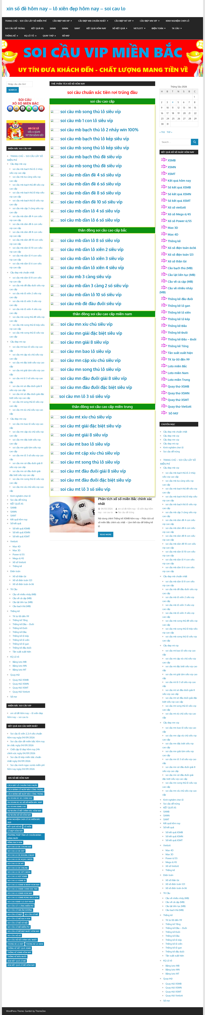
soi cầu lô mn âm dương (20, 910)
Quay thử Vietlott (21, 691)
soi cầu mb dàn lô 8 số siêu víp (90, 240)
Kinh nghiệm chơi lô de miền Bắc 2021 (24, 821)
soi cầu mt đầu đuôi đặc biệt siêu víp (95, 480)
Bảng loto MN (20, 665)
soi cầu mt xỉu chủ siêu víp (86, 417)
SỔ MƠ (173, 413)
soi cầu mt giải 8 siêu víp (84, 435)
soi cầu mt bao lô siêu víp (85, 444)
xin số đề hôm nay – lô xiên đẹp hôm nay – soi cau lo (65, 8)
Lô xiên (27, 827)
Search (13, 90)
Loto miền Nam (178, 373)
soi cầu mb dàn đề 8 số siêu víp (90, 192)
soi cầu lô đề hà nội (18, 923)
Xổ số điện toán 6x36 (182, 248)
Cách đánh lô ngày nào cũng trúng (25, 789)
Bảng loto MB (19, 661)
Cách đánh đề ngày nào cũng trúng (25, 794)
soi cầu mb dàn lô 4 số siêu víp (90, 211)
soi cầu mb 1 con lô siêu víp (86, 120)
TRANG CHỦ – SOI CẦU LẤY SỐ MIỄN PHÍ (25, 21)
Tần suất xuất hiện (22, 651)
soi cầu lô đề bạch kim (19, 918)
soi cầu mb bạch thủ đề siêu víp (91, 156)
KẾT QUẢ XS (37, 28)
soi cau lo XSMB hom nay (20, 893)
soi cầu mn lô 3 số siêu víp (84, 396)
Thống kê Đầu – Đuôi (23, 624)
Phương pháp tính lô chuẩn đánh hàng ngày (24, 836)
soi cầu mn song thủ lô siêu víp (90, 369)
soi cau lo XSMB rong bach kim (23, 897)
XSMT (171, 174)
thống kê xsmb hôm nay (19, 952)
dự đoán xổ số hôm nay (19, 815)
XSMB (172, 160)
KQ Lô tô (29, 35)
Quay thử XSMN (21, 683)
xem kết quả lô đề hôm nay (21, 965)
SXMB (53, 28)
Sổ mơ (65, 35)
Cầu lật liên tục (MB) (23, 602)
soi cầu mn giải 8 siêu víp (84, 342)
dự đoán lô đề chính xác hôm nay (24, 811)
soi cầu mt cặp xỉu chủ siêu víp (90, 453)
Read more (105, 534)
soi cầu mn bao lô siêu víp (85, 351)
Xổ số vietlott (177, 207)
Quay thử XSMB (21, 679)
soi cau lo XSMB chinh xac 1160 (23, 889)
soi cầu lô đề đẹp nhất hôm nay (23, 931)
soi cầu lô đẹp (15, 914)
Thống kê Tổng (20, 620)
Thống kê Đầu (20, 632)
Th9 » (169, 132)
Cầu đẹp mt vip (123, 21)
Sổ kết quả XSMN (21, 532)
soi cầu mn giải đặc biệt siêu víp (91, 333)
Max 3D (16, 550)
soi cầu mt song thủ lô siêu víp (90, 462)
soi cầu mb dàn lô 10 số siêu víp (91, 294)
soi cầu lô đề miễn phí (19, 927)
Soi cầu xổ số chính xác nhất (22, 940)
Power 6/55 (19, 554)
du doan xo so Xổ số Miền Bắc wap (25, 802)
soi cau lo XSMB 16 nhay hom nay (23, 885)
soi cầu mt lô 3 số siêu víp (85, 489)
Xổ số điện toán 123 (22, 580)
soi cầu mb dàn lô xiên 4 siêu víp (92, 267)
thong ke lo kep (15, 944)
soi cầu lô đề (31, 914)
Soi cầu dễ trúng (15, 28)
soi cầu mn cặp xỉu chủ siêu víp (90, 360)
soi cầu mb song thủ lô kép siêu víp (94, 147)
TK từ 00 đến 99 (21, 616)
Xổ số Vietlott (19, 562)
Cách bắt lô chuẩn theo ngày (22, 785)
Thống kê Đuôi (20, 628)
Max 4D (17, 546)
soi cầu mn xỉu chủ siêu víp (86, 324)
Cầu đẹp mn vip (148, 21)
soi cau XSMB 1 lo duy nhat (21, 902)
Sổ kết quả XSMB (21, 528)
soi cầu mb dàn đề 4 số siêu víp (90, 174)
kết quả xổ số (14, 827)
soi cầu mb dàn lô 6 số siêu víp (90, 220)
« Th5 (162, 132)
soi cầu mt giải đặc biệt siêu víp (90, 426)
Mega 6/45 (18, 558)
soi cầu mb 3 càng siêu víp (85, 276)
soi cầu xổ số (14, 935)
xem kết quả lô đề (17, 961)
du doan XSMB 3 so (17, 806)
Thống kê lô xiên (21, 640)
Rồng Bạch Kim (15, 842)
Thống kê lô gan (21, 643)
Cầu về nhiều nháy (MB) (24, 594)
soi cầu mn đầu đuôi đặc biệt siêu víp (96, 387)
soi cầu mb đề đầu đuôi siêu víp (90, 303)
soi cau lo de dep (16, 851)
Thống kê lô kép (21, 636)
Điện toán (157, 28)
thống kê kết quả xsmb (19, 948)
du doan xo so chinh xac (20, 798)
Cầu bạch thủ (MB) (22, 606)
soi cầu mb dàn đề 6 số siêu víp (90, 183)
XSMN (172, 167)
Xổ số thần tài (19, 576)
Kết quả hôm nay (96, 28)
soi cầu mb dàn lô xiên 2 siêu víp (92, 249)
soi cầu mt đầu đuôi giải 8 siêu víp (93, 471)
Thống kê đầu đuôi (22, 647)
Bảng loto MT (19, 669)
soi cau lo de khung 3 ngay (21, 855)
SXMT (77, 28)
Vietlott (138, 28)
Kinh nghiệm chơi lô (177, 21)
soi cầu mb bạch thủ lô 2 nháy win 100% (99, 129)
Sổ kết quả (118, 28)
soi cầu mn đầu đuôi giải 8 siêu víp (93, 378)
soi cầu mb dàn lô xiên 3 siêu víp (92, 258)
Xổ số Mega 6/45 (179, 214)
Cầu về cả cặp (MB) (22, 598)
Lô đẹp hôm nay (15, 831)
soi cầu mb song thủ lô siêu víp (90, 111)
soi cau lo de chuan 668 (19, 847)
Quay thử (48, 35)
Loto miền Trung (179, 379)
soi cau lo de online (18, 868)
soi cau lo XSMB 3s (17, 880)
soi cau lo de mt (16, 863)
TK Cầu (175, 28)
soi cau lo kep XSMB (17, 876)
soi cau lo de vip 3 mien (19, 872)
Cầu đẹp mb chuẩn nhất (92, 21)
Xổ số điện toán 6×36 (23, 584)
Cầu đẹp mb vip (61, 21)
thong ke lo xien (34, 944)
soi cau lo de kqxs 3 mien (20, 859)
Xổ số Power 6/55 (180, 221)
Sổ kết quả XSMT (21, 536)
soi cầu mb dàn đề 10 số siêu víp (91, 202)
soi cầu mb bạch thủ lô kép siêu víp (94, 138)
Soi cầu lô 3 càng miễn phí (20, 906)
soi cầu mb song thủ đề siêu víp (91, 165)
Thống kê (10, 35)
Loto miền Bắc (177, 366)
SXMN (65, 28)
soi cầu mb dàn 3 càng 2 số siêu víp (94, 285)
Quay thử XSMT (20, 687)
